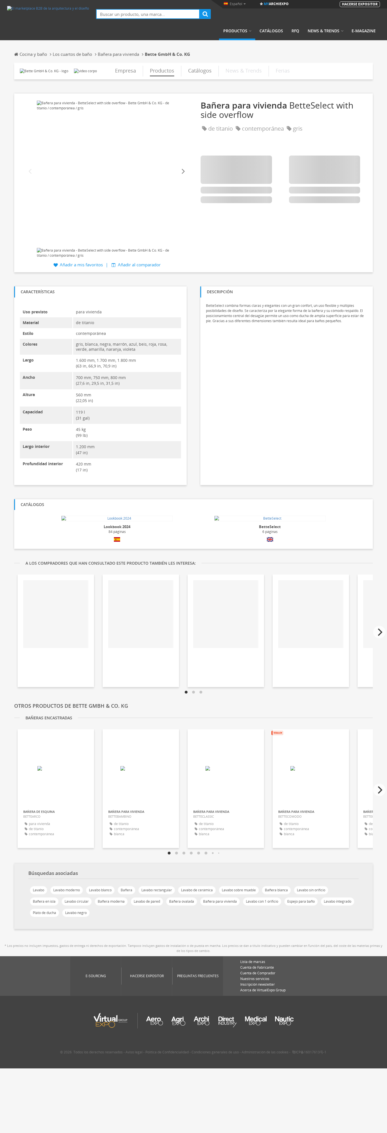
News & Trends (323, 30)
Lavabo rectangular (156, 890)
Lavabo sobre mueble (239, 890)
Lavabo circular (77, 901)
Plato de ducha (44, 912)
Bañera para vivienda (220, 901)
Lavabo (38, 890)
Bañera (126, 890)
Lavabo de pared (147, 901)
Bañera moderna (111, 901)
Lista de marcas (252, 961)
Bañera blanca (276, 890)
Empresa (125, 70)
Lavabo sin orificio (311, 890)
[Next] (182, 171)
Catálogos (271, 30)
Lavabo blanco (100, 890)
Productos (235, 30)
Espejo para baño (301, 901)
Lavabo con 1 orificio (262, 901)
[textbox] (148, 14)
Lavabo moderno (66, 890)
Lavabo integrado (337, 901)
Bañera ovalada (181, 901)
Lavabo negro (76, 912)
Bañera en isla (44, 901)
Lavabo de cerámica (197, 890)
